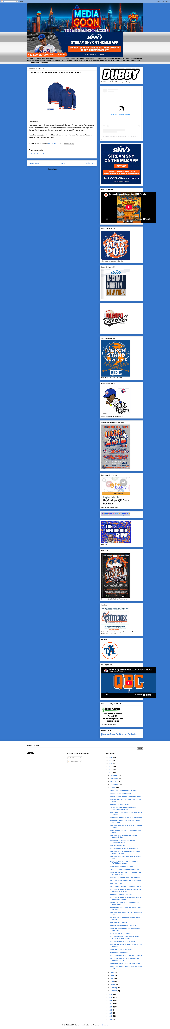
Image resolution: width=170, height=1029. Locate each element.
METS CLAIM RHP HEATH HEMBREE (124, 848)
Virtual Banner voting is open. (121, 894)
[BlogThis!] (67, 144)
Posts (71, 758)
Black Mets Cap (116, 883)
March (112, 985)
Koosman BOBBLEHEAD (119, 804)
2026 (111, 757)
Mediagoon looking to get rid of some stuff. (126, 817)
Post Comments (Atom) (67, 169)
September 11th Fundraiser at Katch (123, 790)
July (112, 972)
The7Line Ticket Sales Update (121, 949)
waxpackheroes (121, 136)
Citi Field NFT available (118, 922)
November (114, 778)
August (113, 787)
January (113, 991)
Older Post (90, 163)
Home (62, 163)
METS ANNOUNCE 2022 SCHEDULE (124, 941)
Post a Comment (37, 154)
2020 (111, 994)
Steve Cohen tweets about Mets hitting (124, 869)
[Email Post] (61, 143)
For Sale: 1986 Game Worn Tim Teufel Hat (125, 877)
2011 (111, 1010)
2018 (111, 1001)
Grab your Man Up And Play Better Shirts (125, 796)
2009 (111, 1016)
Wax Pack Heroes (108, 136)
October (113, 781)
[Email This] (65, 144)
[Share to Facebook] (71, 144)
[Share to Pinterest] (73, 144)
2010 (111, 1013)
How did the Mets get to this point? (123, 925)
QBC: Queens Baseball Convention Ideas (125, 886)
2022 (111, 769)
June (112, 975)
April (112, 981)
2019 (111, 998)
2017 (111, 1004)
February (114, 988)
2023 (111, 766)
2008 (111, 1019)
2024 (111, 763)
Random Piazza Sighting (119, 952)
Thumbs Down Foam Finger (120, 793)
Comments (73, 761)
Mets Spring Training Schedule (121, 866)
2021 (111, 772)
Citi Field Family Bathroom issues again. (125, 963)
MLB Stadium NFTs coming (120, 933)
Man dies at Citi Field (118, 845)
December (114, 775)
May (112, 978)
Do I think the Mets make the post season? (126, 880)
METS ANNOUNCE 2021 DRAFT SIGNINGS (126, 955)
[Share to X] (69, 144)
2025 (111, 760)
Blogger (105, 1025)
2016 (111, 1007)
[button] (62, 122)
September (114, 784)
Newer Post (34, 163)
